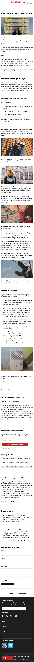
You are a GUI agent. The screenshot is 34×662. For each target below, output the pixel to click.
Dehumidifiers (4, 10)
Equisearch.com (23, 316)
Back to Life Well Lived (18, 594)
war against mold (14, 376)
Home (10, 10)
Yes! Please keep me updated (15, 444)
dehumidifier (12, 339)
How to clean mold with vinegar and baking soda (17, 466)
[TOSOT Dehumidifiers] (17, 359)
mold (24, 83)
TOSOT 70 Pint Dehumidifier (10, 402)
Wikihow (9, 390)
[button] (2, 2)
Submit (29, 609)
